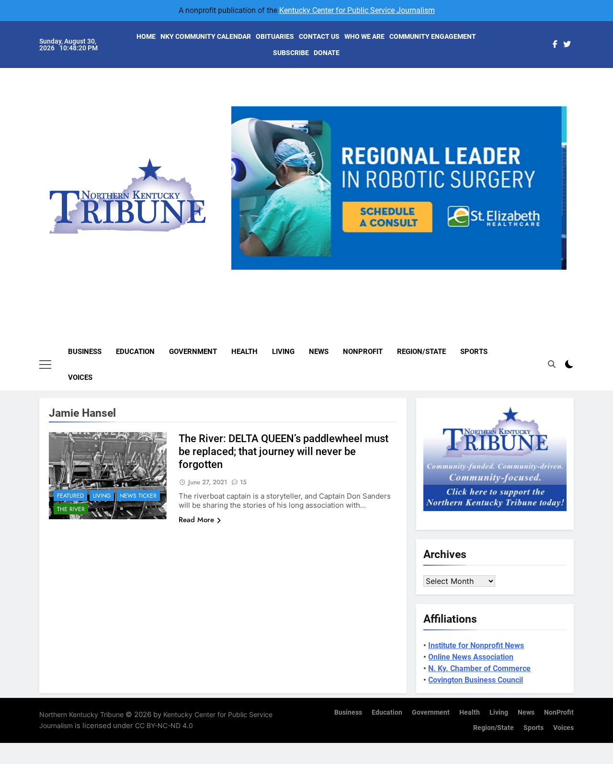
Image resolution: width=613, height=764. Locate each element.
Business (85, 351)
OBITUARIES (275, 36)
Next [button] (555, 269)
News (319, 351)
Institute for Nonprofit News (476, 645)
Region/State (421, 351)
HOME (146, 36)
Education (135, 351)
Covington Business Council (475, 679)
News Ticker (138, 495)
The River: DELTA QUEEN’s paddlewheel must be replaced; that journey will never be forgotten (283, 451)
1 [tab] (367, 275)
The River (71, 509)
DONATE (327, 53)
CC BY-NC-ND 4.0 (164, 725)
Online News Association (470, 656)
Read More (196, 519)
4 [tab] (420, 275)
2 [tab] (384, 275)
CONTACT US (319, 36)
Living (283, 351)
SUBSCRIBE (291, 53)
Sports (474, 351)
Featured (70, 495)
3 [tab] (402, 275)
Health (244, 351)
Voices (80, 377)
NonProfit (363, 351)
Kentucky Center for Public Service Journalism (357, 10)
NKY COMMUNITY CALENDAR (205, 36)
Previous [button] (242, 269)
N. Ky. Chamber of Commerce (479, 668)
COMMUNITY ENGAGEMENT (432, 36)
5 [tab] (438, 275)
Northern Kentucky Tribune (81, 714)
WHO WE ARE (364, 36)
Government (193, 351)
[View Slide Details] (404, 188)
